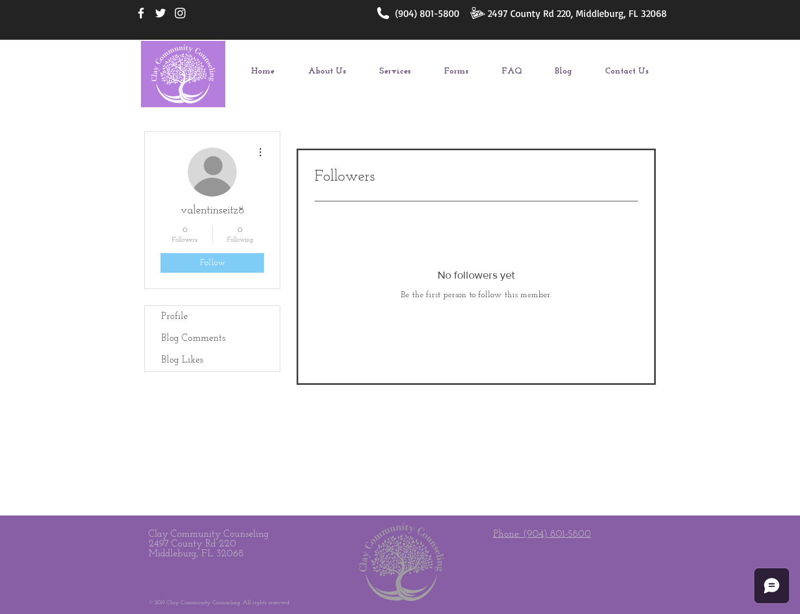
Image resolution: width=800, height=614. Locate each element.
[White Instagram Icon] (180, 13)
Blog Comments (193, 338)
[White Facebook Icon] (141, 13)
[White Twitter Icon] (160, 13)
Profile (174, 317)
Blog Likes (182, 360)
